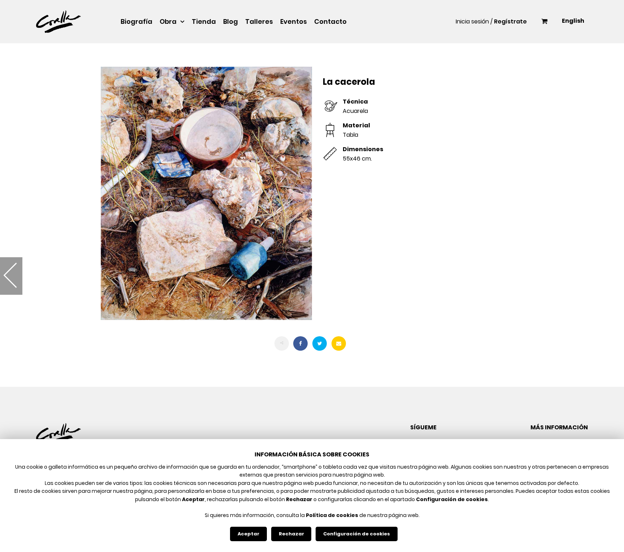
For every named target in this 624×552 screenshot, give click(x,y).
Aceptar (248, 533)
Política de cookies (332, 515)
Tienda (204, 21)
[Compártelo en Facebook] (300, 343)
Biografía (136, 21)
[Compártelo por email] (339, 343)
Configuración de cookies (356, 533)
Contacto (330, 21)
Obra (168, 21)
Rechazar (291, 533)
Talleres (259, 21)
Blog (230, 21)
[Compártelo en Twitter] (319, 343)
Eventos (293, 21)
